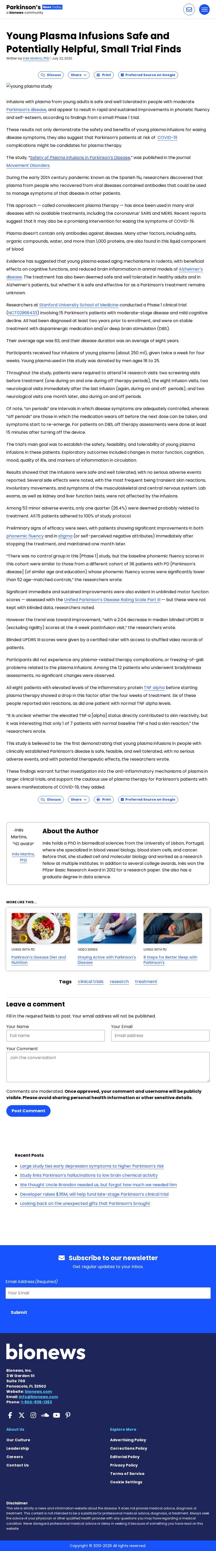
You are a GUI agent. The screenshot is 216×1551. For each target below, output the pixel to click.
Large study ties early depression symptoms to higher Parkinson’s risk (92, 1166)
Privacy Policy (124, 1465)
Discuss (53, 75)
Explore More (123, 1429)
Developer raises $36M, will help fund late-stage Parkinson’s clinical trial (94, 1194)
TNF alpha (154, 688)
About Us (15, 1429)
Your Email (121, 1027)
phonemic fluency (25, 536)
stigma (65, 536)
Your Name (17, 1027)
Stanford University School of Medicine (79, 305)
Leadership (17, 1448)
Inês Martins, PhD (36, 58)
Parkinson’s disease (26, 110)
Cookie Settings (126, 1482)
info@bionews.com (38, 1396)
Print (105, 75)
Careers (14, 1456)
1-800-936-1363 (36, 1402)
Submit (19, 1312)
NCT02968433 (22, 313)
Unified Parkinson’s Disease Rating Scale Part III (112, 600)
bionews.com (38, 1391)
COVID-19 (167, 137)
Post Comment (28, 1111)
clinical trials (91, 982)
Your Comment (22, 1049)
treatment (146, 982)
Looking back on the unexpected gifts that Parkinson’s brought (85, 1203)
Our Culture (18, 1440)
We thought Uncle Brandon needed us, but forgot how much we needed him (98, 1185)
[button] (189, 9)
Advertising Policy (128, 1440)
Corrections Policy (128, 1448)
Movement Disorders (28, 165)
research (119, 982)
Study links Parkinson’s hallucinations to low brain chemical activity (89, 1175)
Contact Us (17, 1465)
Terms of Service (127, 1473)
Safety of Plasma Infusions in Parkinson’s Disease (80, 157)
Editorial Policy (125, 1456)
